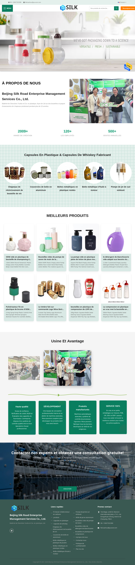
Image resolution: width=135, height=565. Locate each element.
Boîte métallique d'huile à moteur (61, 552)
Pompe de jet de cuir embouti (83, 513)
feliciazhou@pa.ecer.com (108, 528)
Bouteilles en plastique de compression (84, 533)
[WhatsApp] (12, 531)
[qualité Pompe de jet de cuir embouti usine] (94, 173)
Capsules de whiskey (60, 524)
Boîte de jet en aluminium (84, 517)
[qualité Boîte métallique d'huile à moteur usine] (67, 173)
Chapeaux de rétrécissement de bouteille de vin (62, 529)
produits (56, 517)
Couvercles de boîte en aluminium (60, 536)
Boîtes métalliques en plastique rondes (60, 547)
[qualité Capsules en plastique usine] (67, 70)
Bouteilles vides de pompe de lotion (84, 522)
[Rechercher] (116, 8)
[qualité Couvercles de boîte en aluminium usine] (14, 173)
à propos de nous (21, 83)
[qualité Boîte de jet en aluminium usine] (121, 173)
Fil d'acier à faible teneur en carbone (61, 513)
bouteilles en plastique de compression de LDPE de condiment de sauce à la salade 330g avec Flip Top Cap (83, 310)
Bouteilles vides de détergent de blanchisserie (84, 527)
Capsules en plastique (60, 521)
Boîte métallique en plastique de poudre (60, 541)
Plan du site (80, 549)
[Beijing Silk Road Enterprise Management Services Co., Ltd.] (69, 8)
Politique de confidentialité (80, 544)
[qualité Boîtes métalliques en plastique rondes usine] (41, 173)
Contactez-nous (81, 540)
